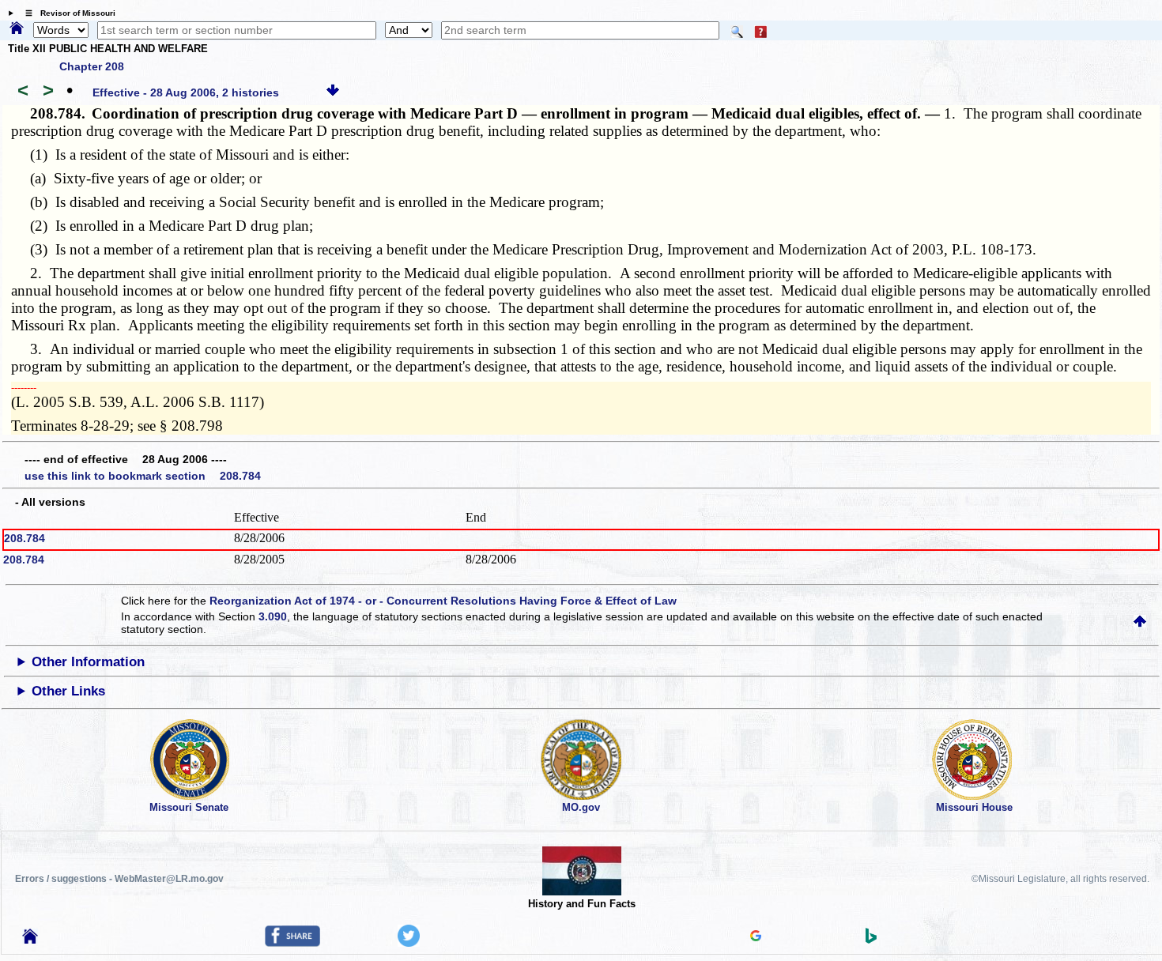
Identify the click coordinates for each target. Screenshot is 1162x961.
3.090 (272, 616)
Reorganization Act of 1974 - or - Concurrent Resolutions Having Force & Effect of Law (443, 600)
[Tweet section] (409, 943)
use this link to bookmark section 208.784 (143, 475)
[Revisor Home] (30, 939)
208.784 (24, 538)
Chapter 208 (91, 66)
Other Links (68, 691)
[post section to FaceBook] (292, 943)
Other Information (88, 661)
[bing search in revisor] (871, 939)
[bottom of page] (332, 92)
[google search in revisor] (755, 937)
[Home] (16, 29)
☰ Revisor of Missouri (66, 13)
